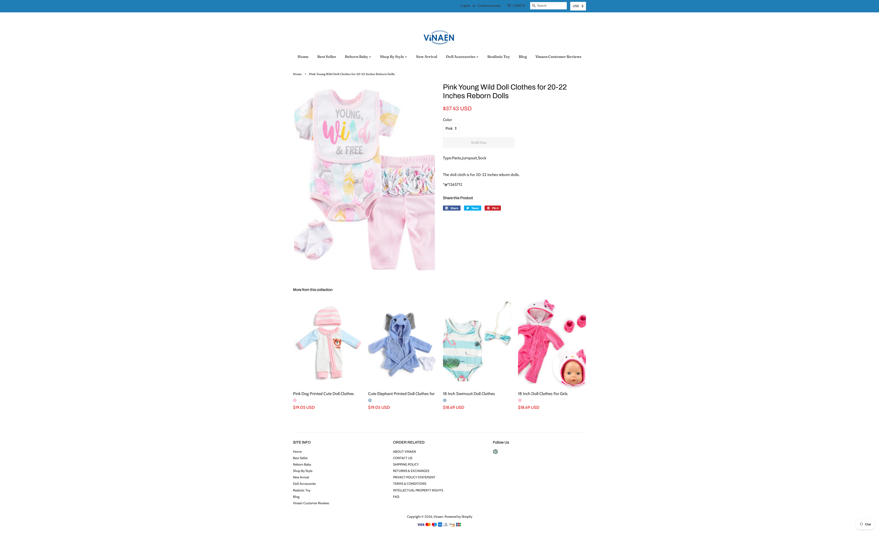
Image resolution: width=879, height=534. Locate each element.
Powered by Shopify (458, 517)
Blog (523, 56)
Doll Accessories (461, 56)
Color (447, 119)
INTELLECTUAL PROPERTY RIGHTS (418, 490)
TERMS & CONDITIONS (409, 484)
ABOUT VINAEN (404, 452)
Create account (489, 5)
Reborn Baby (357, 56)
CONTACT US (402, 458)
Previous (286, 176)
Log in (465, 5)
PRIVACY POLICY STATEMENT (414, 477)
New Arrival (426, 56)
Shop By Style (392, 56)
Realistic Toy (498, 56)
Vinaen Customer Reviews (558, 56)
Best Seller (326, 56)
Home (303, 56)
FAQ (396, 497)
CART (519, 5)
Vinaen (438, 517)
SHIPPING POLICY (406, 464)
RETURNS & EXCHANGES (411, 471)
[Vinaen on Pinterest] (495, 452)
